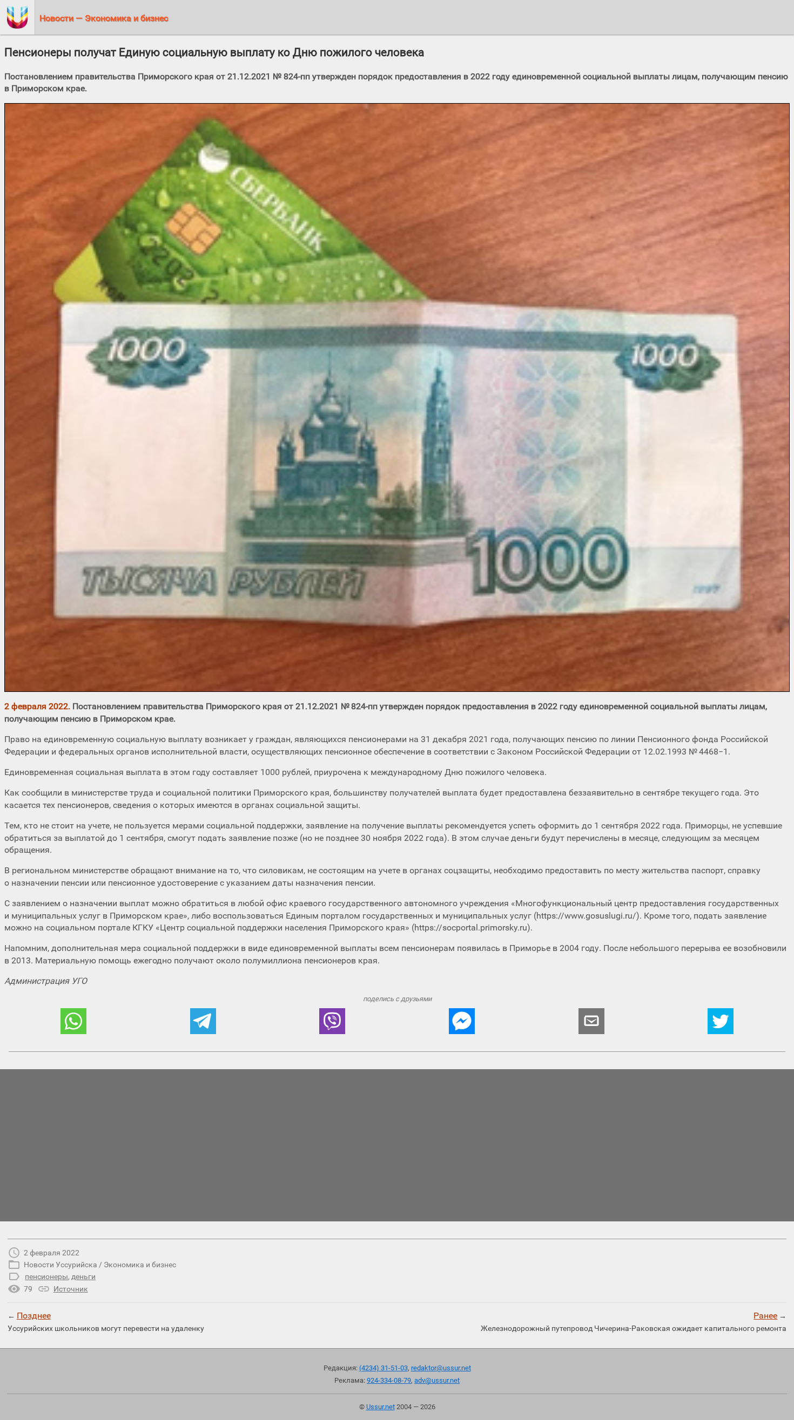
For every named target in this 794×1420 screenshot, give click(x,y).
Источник (70, 1289)
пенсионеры (46, 1276)
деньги (83, 1276)
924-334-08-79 (389, 1380)
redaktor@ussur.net (441, 1368)
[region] (397, 1145)
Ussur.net (380, 1407)
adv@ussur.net (437, 1380)
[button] (73, 1021)
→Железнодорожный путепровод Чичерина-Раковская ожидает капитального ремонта (633, 1321)
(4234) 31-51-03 (383, 1368)
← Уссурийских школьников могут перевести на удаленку (106, 1321)
